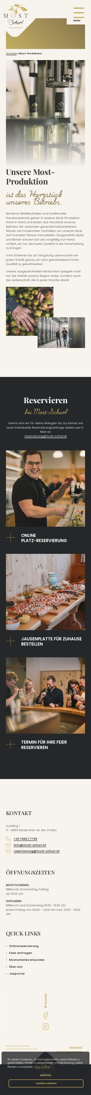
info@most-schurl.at (30, 845)
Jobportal (17, 974)
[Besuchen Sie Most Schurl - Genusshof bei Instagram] (46, 1027)
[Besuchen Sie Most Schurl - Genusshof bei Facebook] (45, 1015)
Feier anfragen (20, 953)
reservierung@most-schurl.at (46, 436)
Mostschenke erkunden (27, 960)
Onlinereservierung (24, 946)
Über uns (15, 967)
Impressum (75, 1047)
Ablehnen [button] (45, 1075)
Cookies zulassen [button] (46, 1083)
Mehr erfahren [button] (42, 1067)
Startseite (11, 53)
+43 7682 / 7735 (25, 839)
